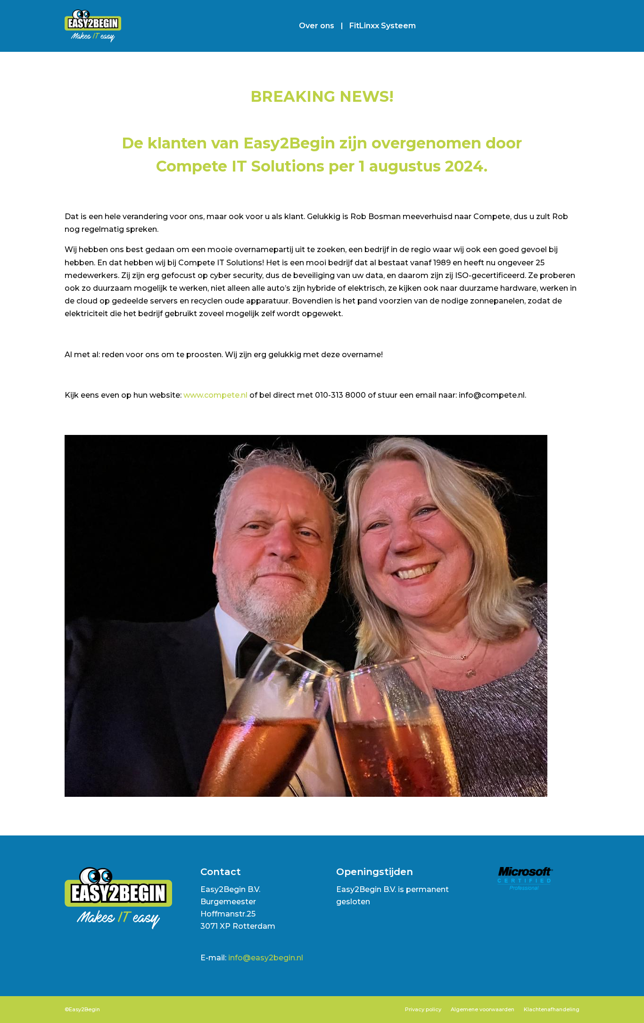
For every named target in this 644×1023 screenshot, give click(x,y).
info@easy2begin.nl (265, 957)
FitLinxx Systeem (382, 26)
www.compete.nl (215, 395)
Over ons (316, 26)
